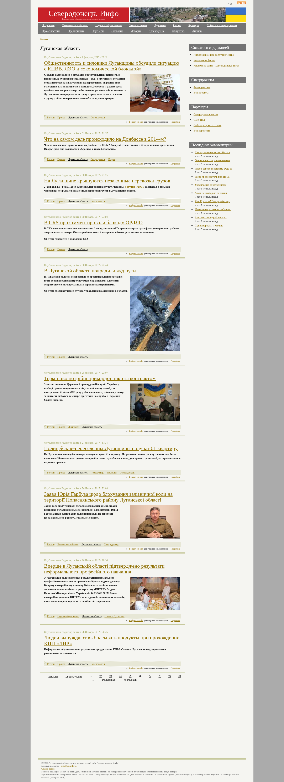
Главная (44, 38)
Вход (229, 3)
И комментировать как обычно (213, 209)
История (136, 31)
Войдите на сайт (136, 121)
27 (150, 676)
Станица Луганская (115, 616)
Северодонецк (98, 117)
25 (130, 676)
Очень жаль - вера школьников (212, 160)
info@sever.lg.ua (69, 765)
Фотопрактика (202, 87)
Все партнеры (202, 130)
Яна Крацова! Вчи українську (212, 201)
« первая (53, 676)
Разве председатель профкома (212, 176)
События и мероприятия (222, 25)
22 (100, 676)
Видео (111, 159)
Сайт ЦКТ (199, 120)
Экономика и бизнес (75, 25)
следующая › (109, 680)
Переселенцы (97, 472)
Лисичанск (73, 426)
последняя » (131, 680)
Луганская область (78, 117)
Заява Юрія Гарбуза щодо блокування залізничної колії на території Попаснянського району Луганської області (108, 497)
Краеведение (156, 31)
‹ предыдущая (74, 676)
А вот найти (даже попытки (211, 193)
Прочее (61, 117)
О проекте (48, 25)
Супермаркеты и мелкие (209, 225)
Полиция (112, 472)
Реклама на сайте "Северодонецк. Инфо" (217, 65)
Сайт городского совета (207, 125)
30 (179, 676)
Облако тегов (47, 768)
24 (120, 676)
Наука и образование (108, 25)
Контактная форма (204, 60)
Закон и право (138, 25)
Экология (117, 31)
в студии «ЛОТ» (135, 186)
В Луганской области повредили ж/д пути (90, 270)
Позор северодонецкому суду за (213, 168)
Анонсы (197, 31)
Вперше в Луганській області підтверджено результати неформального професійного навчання (104, 568)
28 (160, 676)
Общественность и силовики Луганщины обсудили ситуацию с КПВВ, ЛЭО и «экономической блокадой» (111, 65)
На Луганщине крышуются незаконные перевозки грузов (107, 180)
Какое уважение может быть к (212, 152)
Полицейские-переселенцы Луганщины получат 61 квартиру (111, 448)
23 (110, 676)
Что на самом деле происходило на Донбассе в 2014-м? (105, 139)
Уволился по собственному (210, 185)
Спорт (177, 25)
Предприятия (76, 31)
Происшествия (51, 31)
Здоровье (160, 25)
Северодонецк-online (206, 114)
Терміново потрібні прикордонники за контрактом (100, 378)
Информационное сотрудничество (214, 55)
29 (169, 676)
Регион (50, 117)
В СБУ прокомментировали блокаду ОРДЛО (93, 222)
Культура (193, 25)
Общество (178, 31)
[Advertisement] (77, 714)
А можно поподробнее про (210, 217)
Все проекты (201, 92)
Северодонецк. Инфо (83, 13)
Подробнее (175, 121)
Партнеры (98, 31)
